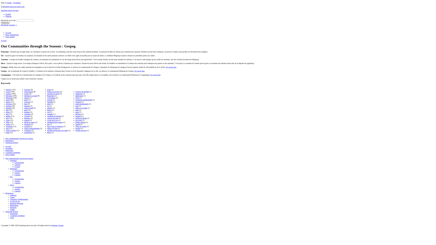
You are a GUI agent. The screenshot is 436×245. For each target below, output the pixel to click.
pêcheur (78, 114)
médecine (78, 94)
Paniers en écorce (53, 92)
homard (8, 108)
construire (9, 126)
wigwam (27, 102)
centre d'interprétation (32, 128)
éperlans (27, 118)
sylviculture (51, 98)
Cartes (12, 197)
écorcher (27, 90)
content (9, 3)
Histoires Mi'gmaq (16, 203)
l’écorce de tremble (82, 92)
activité (49, 100)
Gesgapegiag (19, 163)
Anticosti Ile (28, 92)
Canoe (26, 94)
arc (48, 106)
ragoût (77, 124)
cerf (48, 112)
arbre (49, 104)
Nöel (77, 98)
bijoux (49, 110)
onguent (78, 102)
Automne (13, 161)
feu (48, 124)
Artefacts (13, 195)
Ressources (9, 141)
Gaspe (8, 92)
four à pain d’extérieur (55, 126)
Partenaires (9, 151)
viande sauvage (80, 130)
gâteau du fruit (52, 128)
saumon (8, 106)
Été (11, 177)
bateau (8, 102)
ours (7, 128)
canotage (27, 114)
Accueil (8, 33)
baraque (27, 112)
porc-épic (78, 120)
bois (7, 118)
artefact (49, 108)
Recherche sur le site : (9, 20)
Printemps (13, 169)
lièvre (49, 133)
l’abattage (27, 130)
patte (77, 110)
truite (7, 133)
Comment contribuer (12, 153)
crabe (8, 120)
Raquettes (50, 96)
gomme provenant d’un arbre (57, 130)
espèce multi (28, 108)
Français (8, 16)
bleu (25, 104)
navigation (17, 3)
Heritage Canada (57, 225)
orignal (26, 120)
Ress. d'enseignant (12, 35)
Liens (12, 218)
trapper (77, 128)
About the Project (11, 143)
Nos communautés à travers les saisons (19, 139)
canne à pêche (11, 130)
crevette (27, 116)
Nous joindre (10, 37)
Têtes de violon (80, 126)
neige (49, 90)
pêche (8, 100)
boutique (27, 124)
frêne (7, 122)
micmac (8, 90)
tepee (26, 100)
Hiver (12, 185)
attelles (8, 116)
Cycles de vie (15, 201)
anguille (50, 102)
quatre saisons (80, 122)
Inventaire (9, 148)
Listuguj (17, 165)
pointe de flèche (81, 118)
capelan (27, 126)
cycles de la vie (52, 120)
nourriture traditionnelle (83, 100)
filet (7, 110)
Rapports (13, 207)
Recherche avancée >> (9, 25)
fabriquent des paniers (55, 122)
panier (8, 124)
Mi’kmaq (9, 98)
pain (76, 106)
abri (7, 114)
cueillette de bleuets (54, 116)
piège (8, 112)
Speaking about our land (9, 10)
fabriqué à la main (30, 96)
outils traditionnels (81, 104)
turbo (26, 110)
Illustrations (14, 205)
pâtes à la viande (81, 108)
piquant (78, 116)
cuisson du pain (52, 118)
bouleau (27, 106)
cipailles (50, 114)
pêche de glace (29, 122)
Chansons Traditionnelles (19, 199)
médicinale (79, 96)
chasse (26, 98)
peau (77, 112)
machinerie (28, 133)
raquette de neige (53, 94)
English (8, 14)
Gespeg (8, 94)
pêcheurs (9, 104)
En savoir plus (171, 67)
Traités (12, 210)
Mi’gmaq (9, 96)
